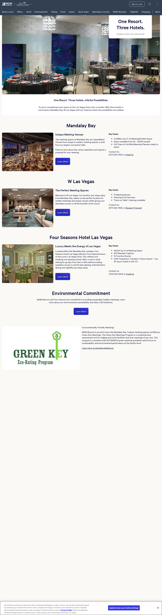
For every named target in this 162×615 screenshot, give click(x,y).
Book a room (7, 11)
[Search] (150, 4)
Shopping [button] (145, 11)
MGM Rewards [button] (119, 11)
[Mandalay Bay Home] (23, 4)
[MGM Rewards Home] (7, 4)
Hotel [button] (28, 11)
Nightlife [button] (134, 11)
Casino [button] (72, 11)
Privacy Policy (67, 610)
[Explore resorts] (30, 4)
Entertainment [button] (41, 11)
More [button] (157, 11)
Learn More (62, 161)
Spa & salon (83, 11)
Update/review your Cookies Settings (124, 608)
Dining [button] (54, 11)
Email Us (129, 154)
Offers (20, 11)
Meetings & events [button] (101, 11)
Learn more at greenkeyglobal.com (98, 348)
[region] (81, 608)
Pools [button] (62, 11)
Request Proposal (134, 207)
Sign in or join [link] (137, 4)
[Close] (158, 608)
